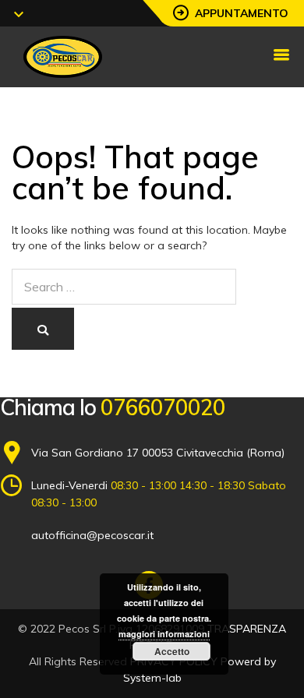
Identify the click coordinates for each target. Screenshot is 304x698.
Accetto (171, 651)
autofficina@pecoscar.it (92, 535)
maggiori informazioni (164, 634)
